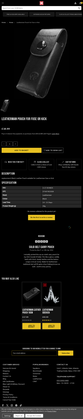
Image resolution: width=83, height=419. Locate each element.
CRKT (35, 381)
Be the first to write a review (41, 217)
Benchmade (37, 371)
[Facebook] (3, 405)
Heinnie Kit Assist (9, 368)
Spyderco (36, 368)
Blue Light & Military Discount (14, 384)
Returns (6, 374)
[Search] (79, 8)
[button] (41, 217)
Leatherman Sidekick (47, 311)
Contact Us (7, 376)
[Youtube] (21, 405)
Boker (35, 376)
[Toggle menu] (3, 3)
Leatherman (37, 379)
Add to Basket (31, 326)
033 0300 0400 (63, 380)
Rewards (6, 389)
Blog (4, 379)
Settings (7, 416)
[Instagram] (12, 405)
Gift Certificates (8, 381)
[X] (7, 405)
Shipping (6, 371)
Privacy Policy (8, 395)
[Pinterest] (16, 405)
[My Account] (75, 3)
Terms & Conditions (10, 397)
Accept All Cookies (34, 416)
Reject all (19, 416)
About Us (6, 387)
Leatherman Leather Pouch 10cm (31, 311)
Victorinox (36, 374)
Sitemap (6, 392)
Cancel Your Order (9, 400)
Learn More (55, 134)
